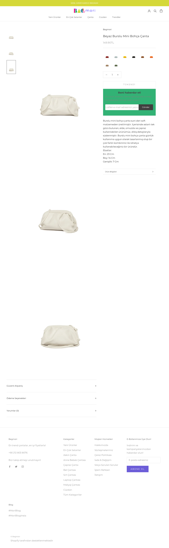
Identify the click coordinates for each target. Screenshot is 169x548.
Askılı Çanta (69, 455)
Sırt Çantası (69, 475)
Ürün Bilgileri (111, 172)
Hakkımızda (101, 445)
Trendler (116, 17)
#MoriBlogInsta (17, 515)
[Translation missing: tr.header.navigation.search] (155, 10)
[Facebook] (10, 466)
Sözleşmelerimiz (104, 450)
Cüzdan (103, 17)
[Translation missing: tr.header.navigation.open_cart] (161, 10)
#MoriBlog (15, 510)
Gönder (145, 107)
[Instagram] (23, 466)
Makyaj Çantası (71, 484)
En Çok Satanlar (74, 17)
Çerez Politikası (103, 455)
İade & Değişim (103, 460)
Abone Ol (138, 469)
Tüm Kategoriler (72, 494)
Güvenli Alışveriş (15, 386)
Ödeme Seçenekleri (16, 398)
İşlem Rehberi (102, 470)
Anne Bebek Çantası (74, 460)
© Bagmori (15, 536)
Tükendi (129, 84)
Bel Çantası (69, 470)
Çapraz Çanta (70, 465)
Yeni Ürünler (54, 17)
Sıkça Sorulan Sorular (106, 465)
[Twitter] (16, 466)
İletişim (99, 475)
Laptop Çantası (71, 480)
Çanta (90, 17)
